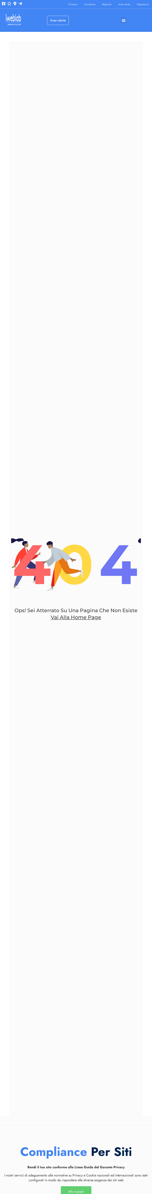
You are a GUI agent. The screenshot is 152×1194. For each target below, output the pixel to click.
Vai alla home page (76, 617)
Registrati (106, 4)
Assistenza (89, 4)
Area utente (124, 4)
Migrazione (143, 4)
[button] (123, 20)
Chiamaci (73, 4)
